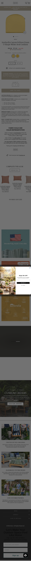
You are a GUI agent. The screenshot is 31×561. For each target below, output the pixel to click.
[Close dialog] (30, 267)
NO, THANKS (23, 285)
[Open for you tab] (25, 555)
